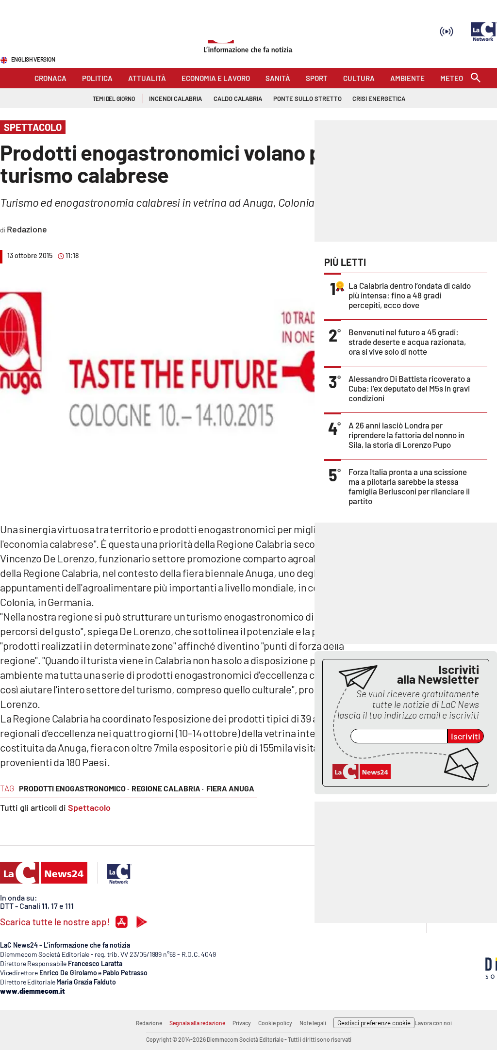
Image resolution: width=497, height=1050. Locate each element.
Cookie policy (275, 1022)
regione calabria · (168, 788)
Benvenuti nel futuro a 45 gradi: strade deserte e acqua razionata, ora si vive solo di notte (407, 341)
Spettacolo (89, 807)
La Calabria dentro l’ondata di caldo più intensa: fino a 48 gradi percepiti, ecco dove (409, 295)
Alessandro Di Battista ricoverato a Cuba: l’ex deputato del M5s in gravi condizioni (409, 388)
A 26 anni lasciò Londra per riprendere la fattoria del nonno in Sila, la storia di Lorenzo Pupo (406, 434)
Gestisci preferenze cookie (374, 1023)
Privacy (241, 1022)
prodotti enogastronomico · (74, 788)
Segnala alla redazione (197, 1022)
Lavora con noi (433, 1022)
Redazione (149, 1022)
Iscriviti (465, 736)
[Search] (475, 78)
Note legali (312, 1022)
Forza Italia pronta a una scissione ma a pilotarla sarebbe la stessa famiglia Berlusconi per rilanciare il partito (409, 486)
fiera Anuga (230, 788)
